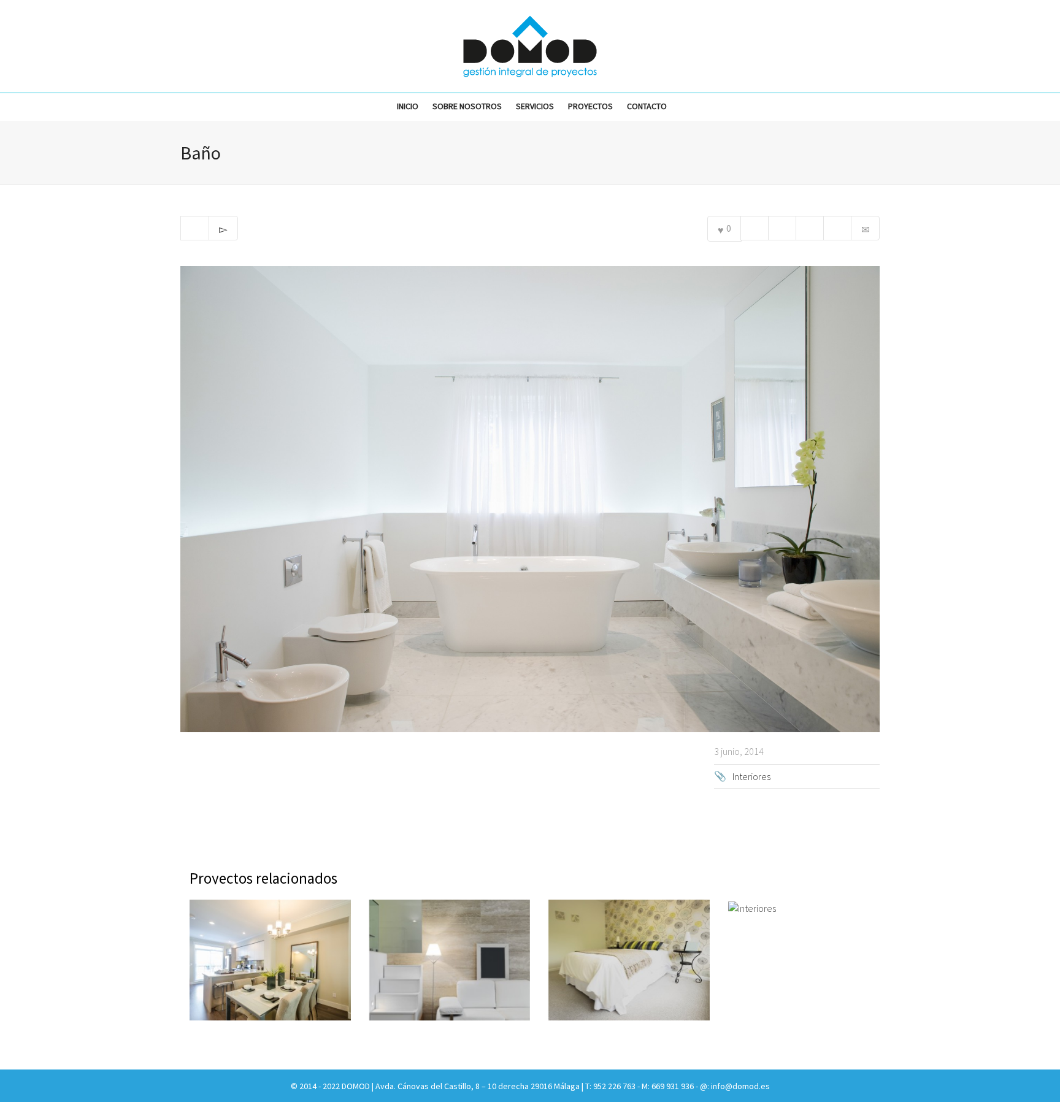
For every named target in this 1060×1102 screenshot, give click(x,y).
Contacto (647, 106)
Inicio (407, 106)
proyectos (590, 106)
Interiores (751, 776)
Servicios (535, 106)
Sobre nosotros (467, 106)
